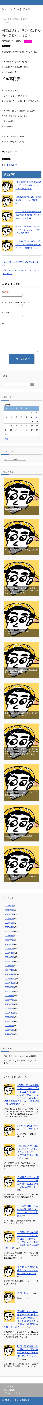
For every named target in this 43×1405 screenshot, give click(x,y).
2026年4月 (9, 919)
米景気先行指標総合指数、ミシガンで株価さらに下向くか (27, 1270)
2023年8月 (9, 991)
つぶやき (27, 41)
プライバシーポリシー (13, 1393)
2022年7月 (9, 1026)
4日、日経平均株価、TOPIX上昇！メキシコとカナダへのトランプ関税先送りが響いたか (28, 1151)
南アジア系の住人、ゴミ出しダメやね (20, 876)
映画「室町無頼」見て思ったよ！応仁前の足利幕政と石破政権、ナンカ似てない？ (27, 1352)
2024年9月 (9, 957)
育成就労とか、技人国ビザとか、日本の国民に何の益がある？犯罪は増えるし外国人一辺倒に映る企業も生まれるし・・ (21, 751)
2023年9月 (9, 987)
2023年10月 (10, 983)
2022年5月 (9, 1034)
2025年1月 (9, 953)
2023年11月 (10, 979)
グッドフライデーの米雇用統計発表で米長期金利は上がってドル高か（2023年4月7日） (28, 215)
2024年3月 (9, 966)
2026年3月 (9, 923)
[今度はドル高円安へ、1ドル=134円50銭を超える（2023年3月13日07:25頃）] (7, 235)
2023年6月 (9, 996)
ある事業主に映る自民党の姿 (17, 631)
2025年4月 (9, 940)
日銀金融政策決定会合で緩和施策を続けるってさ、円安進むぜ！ (28, 200)
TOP (16, 19)
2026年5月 (9, 914)
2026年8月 (9, 906)
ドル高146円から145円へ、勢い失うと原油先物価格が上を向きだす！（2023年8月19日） (28, 244)
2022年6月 (9, 1030)
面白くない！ (24, 1293)
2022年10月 (10, 1013)
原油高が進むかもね (13, 509)
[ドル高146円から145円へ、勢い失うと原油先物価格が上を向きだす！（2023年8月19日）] (7, 250)
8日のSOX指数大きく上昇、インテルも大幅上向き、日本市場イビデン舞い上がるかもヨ (21, 590)
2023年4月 (9, 1000)
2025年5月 (9, 936)
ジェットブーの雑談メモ (16, 9)
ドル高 (9, 165)
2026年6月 (9, 910)
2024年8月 (9, 961)
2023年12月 (10, 974)
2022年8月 (9, 1021)
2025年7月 (9, 927)
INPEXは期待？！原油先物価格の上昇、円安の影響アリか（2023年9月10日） (28, 185)
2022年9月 (9, 1017)
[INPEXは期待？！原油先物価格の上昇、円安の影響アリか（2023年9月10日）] (7, 190)
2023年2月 (9, 1009)
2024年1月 (9, 970)
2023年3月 (9, 1004)
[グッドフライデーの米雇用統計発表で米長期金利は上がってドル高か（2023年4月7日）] (7, 220)
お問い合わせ (9, 1390)
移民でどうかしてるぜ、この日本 (18, 836)
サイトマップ (9, 1386)
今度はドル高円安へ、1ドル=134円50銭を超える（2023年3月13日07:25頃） (27, 230)
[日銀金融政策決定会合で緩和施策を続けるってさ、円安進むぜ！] (7, 205)
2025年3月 (9, 944)
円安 (15, 165)
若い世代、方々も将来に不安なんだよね (21, 550)
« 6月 (6, 439)
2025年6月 (9, 931)
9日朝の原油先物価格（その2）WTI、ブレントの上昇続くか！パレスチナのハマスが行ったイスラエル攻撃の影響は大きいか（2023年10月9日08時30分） (21, 1094)
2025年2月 (9, 949)
